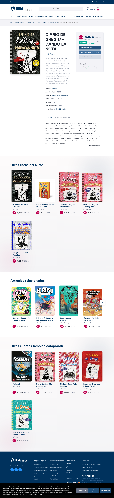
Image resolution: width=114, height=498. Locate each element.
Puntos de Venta (98, 16)
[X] (16, 469)
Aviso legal (37, 464)
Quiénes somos (55, 464)
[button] (100, 9)
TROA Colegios (78, 16)
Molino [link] (54, 88)
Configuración (82, 490)
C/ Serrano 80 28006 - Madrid (91, 464)
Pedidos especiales (56, 467)
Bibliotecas (88, 16)
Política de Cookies (40, 474)
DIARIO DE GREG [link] (60, 109)
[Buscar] (80, 9)
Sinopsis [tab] (48, 117)
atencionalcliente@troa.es (90, 470)
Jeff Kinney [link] (50, 54)
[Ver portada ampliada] (25, 52)
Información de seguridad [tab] (62, 117)
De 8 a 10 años (37, 22)
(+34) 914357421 (87, 467)
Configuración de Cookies (39, 478)
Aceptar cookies (105, 490)
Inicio (12, 22)
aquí (41, 494)
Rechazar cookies (94, 490)
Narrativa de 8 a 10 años (50, 22)
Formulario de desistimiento (54, 475)
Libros (17, 22)
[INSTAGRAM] (12, 469)
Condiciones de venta (40, 467)
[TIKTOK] (20, 469)
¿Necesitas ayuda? (98, 2)
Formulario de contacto (70, 471)
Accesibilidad (54, 479)
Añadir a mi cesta (87, 47)
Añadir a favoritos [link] (87, 57)
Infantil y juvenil (26, 22)
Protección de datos (40, 470)
